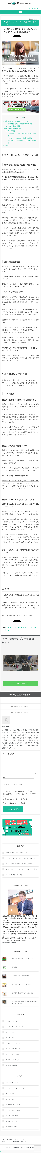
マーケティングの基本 (13, 1049)
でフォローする (22, 706)
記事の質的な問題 (12, 126)
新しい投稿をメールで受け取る (16, 803)
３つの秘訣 (10, 131)
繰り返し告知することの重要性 (22, 984)
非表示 (22, 117)
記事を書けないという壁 (12, 128)
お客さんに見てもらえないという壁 (15, 121)
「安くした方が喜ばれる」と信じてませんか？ (20, 858)
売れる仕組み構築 (11, 1065)
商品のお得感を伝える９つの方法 (22, 958)
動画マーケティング (12, 1060)
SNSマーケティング (12, 1021)
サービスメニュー (11, 1032)
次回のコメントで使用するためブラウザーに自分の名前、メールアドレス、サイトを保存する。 (20, 794)
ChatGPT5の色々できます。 (15, 875)
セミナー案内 (10, 1037)
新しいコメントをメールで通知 (16, 799)
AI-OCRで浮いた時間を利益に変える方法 (19, 864)
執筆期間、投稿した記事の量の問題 (18, 124)
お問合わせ (15, 1141)
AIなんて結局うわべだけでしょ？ (16, 853)
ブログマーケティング (13, 1043)
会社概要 (15, 967)
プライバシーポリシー (21, 1139)
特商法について (5, 1141)
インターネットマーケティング (15, 22)
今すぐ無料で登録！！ (20, 683)
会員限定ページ (34, 8)
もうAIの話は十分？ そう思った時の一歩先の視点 (21, 869)
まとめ (6, 145)
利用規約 (23, 1141)
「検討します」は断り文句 (20, 975)
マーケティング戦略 (12, 1054)
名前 (4, 777)
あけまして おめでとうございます (22, 993)
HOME (3, 1139)
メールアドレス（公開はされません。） (14, 784)
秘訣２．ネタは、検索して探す (20, 138)
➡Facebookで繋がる (9, 942)
